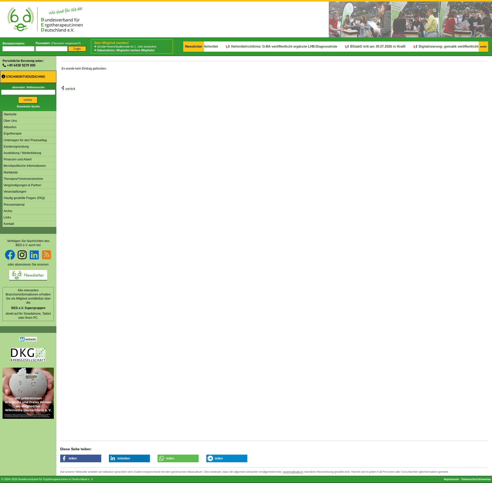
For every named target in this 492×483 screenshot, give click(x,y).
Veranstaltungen (15, 191)
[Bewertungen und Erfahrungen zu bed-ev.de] (28, 341)
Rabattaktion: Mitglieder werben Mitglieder (126, 50)
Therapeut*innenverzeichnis (23, 179)
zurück (70, 89)
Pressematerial (14, 204)
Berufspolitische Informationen (25, 166)
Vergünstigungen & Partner (22, 185)
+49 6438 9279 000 (21, 65)
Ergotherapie (13, 133)
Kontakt (9, 224)
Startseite (10, 114)
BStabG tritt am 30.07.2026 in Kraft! (371, 46)
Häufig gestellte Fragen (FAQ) (24, 198)
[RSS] (46, 255)
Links (7, 217)
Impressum (451, 479)
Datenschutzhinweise (476, 479)
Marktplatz (11, 172)
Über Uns (10, 121)
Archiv (8, 211)
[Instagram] (22, 255)
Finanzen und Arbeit (18, 159)
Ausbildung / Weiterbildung (22, 153)
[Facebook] (10, 255)
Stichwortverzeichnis (25, 77)
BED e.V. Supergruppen (28, 308)
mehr (483, 46)
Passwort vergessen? (66, 43)
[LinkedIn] (34, 255)
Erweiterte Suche (28, 106)
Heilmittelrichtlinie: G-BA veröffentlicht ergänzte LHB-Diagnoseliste (277, 46)
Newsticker (193, 46)
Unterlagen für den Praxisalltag (25, 140)
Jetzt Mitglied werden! (111, 43)
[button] (80, 458)
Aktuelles (10, 127)
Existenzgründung (16, 146)
